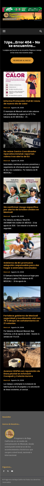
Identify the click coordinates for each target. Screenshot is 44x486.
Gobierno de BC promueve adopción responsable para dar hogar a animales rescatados (21, 265)
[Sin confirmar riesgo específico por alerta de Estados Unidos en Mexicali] (22, 190)
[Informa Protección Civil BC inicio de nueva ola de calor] (22, 85)
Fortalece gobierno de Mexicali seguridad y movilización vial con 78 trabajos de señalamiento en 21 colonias (22, 319)
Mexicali (7, 108)
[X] (7, 471)
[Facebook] (3, 471)
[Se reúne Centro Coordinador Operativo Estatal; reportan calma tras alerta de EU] (22, 135)
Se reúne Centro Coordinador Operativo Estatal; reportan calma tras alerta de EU (20, 154)
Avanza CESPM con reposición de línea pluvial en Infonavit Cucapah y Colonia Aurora (22, 374)
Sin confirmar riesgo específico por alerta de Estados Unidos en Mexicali (21, 210)
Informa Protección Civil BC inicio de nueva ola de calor (22, 102)
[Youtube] (12, 471)
